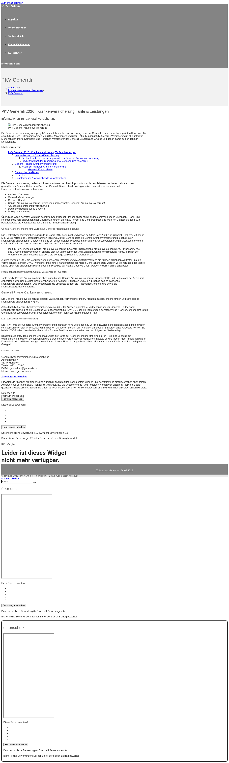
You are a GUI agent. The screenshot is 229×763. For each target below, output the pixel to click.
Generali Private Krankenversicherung (35, 163)
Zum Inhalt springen (12, 2)
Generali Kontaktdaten (40, 169)
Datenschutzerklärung (27, 172)
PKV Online (10, 6)
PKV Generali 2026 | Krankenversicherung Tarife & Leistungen (42, 152)
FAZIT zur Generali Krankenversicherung (43, 166)
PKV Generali (15, 93)
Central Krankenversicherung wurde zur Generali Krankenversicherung (60, 158)
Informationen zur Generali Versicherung (37, 155)
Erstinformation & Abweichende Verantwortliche (40, 178)
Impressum (41, 476)
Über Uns (20, 175)
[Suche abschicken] (34, 482)
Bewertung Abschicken (14, 427)
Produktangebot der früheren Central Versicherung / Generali (54, 160)
